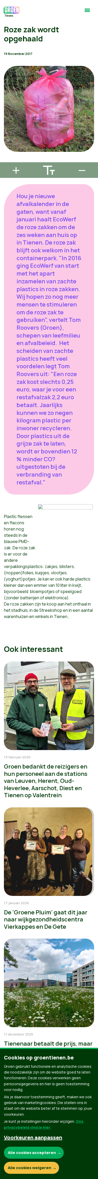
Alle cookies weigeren (29, 1167)
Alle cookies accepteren (32, 1152)
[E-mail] (8, 159)
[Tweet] (8, 145)
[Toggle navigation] (87, 12)
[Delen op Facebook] (8, 130)
